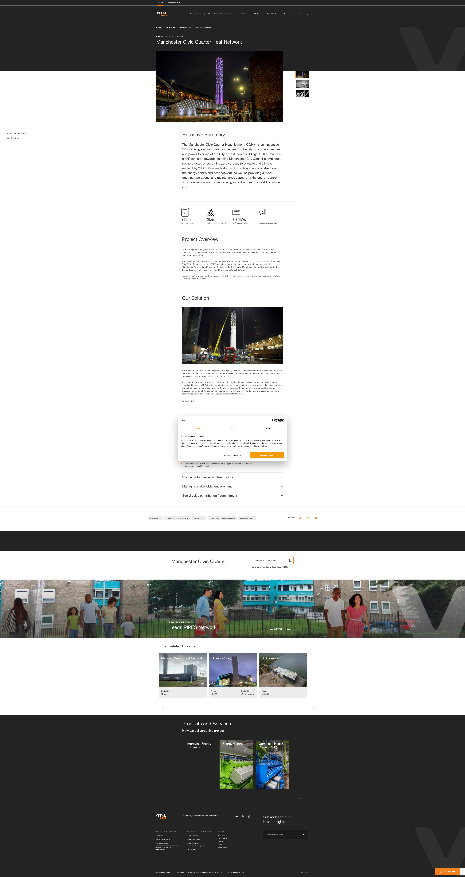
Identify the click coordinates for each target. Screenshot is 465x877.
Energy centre (199, 518)
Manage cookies (231, 455)
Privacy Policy (193, 872)
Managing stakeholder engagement (207, 486)
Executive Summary (16, 133)
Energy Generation (193, 836)
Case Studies (244, 14)
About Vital (271, 14)
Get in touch (449, 871)
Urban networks (155, 518)
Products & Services (223, 14)
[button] (162, 708)
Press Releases (223, 847)
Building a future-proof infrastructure (207, 477)
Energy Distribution (193, 839)
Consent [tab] (196, 428)
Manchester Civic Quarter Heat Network (194, 27)
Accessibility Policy (163, 872)
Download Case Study (265, 560)
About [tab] (268, 428)
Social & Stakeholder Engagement (222, 518)
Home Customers (174, 3)
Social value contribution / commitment (209, 495)
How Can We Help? (198, 14)
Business (160, 3)
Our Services (191, 850)
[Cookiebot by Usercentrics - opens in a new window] (273, 420)
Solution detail (189, 401)
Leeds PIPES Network (280, 629)
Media (257, 14)
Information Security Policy (233, 872)
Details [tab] (233, 428)
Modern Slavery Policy (210, 872)
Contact (301, 14)
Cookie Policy (179, 872)
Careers (287, 14)
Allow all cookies (267, 455)
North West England (247, 518)
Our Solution (13, 138)
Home (158, 27)
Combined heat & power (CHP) (177, 518)
